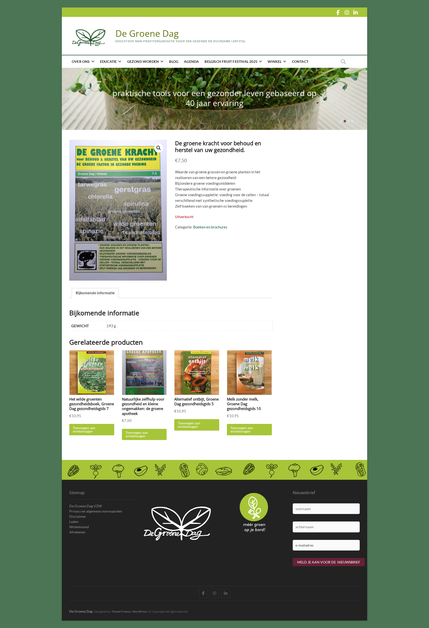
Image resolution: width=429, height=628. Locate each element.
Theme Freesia (120, 611)
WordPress (139, 611)
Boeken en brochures (210, 227)
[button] (158, 148)
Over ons (81, 61)
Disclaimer (77, 516)
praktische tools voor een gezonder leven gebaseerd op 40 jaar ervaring (214, 98)
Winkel (275, 61)
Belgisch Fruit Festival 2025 (231, 61)
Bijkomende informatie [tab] (95, 293)
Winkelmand (79, 527)
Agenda (191, 61)
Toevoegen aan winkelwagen (84, 429)
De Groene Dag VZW (85, 506)
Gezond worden (143, 61)
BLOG (173, 61)
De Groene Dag (147, 33)
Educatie (108, 61)
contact (300, 61)
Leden (73, 521)
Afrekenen (77, 532)
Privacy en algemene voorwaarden (95, 511)
